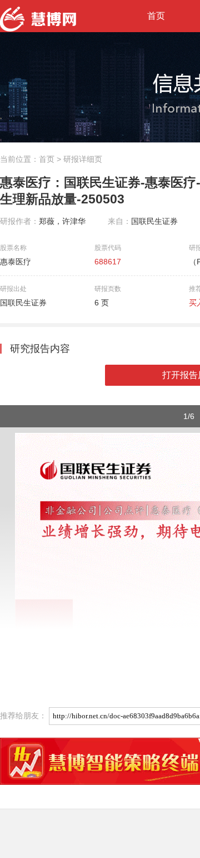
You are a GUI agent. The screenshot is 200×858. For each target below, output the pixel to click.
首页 (156, 16)
